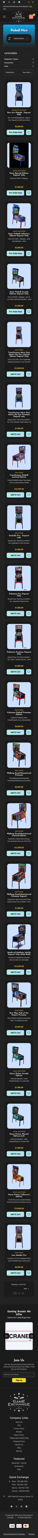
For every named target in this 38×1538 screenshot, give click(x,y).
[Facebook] (4, 2)
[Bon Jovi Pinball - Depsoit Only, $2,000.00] (19, 94)
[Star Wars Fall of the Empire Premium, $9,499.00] (19, 995)
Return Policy (19, 1435)
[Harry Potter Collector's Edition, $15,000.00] (19, 1176)
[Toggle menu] (5, 17)
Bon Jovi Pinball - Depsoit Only (19, 114)
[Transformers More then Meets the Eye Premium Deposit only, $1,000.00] (19, 397)
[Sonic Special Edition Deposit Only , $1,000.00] (19, 155)
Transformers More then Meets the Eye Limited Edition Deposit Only (19, 354)
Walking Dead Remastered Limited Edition (19, 835)
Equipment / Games (11, 59)
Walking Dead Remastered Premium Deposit (19, 895)
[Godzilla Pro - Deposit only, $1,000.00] (19, 517)
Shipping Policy (19, 1441)
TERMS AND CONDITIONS (19, 1438)
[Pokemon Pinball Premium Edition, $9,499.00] (19, 694)
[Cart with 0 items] (31, 17)
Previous (6, 1336)
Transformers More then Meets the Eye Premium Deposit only (19, 415)
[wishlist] (28, 132)
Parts (6, 66)
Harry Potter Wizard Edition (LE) (19, 1135)
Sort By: (9, 38)
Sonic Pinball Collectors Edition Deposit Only (19, 235)
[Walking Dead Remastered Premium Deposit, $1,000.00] (19, 876)
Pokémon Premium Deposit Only (19, 653)
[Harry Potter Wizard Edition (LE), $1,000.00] (19, 1116)
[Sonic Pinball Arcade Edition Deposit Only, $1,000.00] (19, 276)
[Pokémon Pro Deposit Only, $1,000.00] (19, 578)
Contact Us (19, 1445)
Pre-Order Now (15, 132)
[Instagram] (14, 2)
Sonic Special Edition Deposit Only (19, 174)
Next (25, 1288)
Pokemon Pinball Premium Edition (19, 714)
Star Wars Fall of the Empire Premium (19, 1014)
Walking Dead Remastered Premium (19, 774)
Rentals (19, 1432)
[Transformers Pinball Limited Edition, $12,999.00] (19, 457)
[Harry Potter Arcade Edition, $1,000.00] (19, 1055)
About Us (19, 1422)
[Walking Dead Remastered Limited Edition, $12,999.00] (19, 815)
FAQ (19, 1425)
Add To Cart (15, 374)
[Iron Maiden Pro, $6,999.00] (19, 1237)
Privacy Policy (19, 1429)
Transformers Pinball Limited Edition (19, 476)
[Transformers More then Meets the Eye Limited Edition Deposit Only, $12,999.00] (19, 334)
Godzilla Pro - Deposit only (19, 537)
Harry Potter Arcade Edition (19, 1075)
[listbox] (21, 38)
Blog (19, 1448)
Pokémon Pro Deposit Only (19, 595)
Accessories (8, 63)
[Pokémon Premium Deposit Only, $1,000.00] (19, 636)
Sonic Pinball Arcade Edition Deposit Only (19, 293)
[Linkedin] (19, 2)
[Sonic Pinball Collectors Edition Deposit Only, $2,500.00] (19, 215)
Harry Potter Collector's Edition (19, 1196)
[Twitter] (9, 2)
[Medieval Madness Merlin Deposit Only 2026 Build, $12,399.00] (19, 937)
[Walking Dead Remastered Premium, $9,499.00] (19, 755)
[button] (19, 72)
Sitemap (19, 1451)
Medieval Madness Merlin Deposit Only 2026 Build (19, 953)
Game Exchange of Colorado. (14, 1534)
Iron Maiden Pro (19, 1255)
